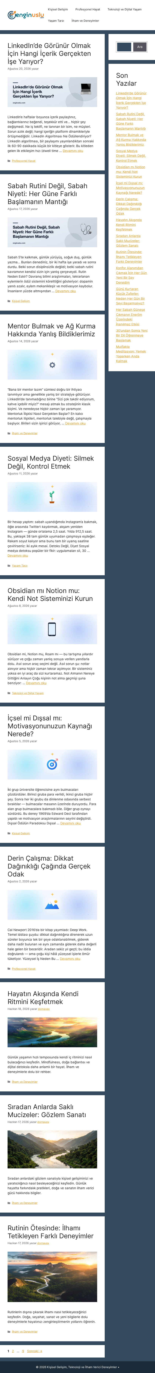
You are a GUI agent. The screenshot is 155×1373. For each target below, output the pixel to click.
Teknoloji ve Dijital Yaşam (125, 9)
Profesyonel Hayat (87, 9)
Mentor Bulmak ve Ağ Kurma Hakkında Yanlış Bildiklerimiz (52, 330)
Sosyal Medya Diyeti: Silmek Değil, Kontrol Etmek (51, 462)
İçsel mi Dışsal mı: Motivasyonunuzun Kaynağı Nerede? (50, 726)
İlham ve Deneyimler (85, 20)
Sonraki (34, 1351)
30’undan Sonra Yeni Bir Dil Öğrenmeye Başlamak (131, 335)
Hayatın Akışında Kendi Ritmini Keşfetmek (43, 998)
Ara (140, 47)
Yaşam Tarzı (56, 20)
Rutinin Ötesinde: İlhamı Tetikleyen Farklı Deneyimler (51, 1232)
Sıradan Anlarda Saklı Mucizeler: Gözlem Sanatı (47, 1111)
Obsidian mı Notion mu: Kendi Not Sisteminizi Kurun (50, 594)
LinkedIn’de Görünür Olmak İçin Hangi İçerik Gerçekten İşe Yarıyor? (49, 53)
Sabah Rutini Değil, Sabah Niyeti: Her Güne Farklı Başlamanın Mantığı (48, 194)
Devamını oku (73, 151)
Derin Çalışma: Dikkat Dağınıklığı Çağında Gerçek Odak (49, 866)
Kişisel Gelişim (58, 9)
